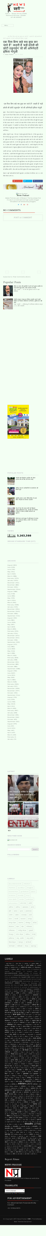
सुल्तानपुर (21, 1136)
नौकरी (20, 1054)
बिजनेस (29, 1071)
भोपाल (37, 1079)
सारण (25, 1134)
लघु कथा (24, 1106)
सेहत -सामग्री (11, 1138)
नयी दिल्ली (12, 946)
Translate (21, 1193)
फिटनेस (37, 1064)
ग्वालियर (11, 1028)
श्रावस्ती (33, 1119)
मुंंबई (20, 1092)
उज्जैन (11, 915)
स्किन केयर (20, 1144)
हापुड (32, 1150)
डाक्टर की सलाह (26, 1040)
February (10, 578)
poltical (16, 987)
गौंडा (19, 1026)
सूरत (27, 1136)
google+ (18, 181)
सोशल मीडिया (33, 1142)
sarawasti (8, 989)
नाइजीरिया (15, 1052)
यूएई (12, 1098)
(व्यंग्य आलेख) (30, 965)
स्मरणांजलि (38, 1144)
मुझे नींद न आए (37, 1090)
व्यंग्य (10, 1117)
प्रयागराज (36, 1062)
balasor (18, 971)
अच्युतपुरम (29, 989)
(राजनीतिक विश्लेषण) (10, 965)
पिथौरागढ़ (37, 1058)
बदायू (8, 1070)
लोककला (13, 1112)
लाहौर (25, 1110)
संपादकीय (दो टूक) (25, 1126)
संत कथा (25, 1121)
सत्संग (15, 1124)
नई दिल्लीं (29, 1048)
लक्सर (28, 1104)
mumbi (21, 895)
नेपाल (38, 1052)
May (8, 571)
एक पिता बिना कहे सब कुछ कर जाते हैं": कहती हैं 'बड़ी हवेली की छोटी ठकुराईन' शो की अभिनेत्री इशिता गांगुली (22, 37)
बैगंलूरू (12, 1077)
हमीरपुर (33, 1148)
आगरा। (27, 997)
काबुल (29, 1010)
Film (6, 977)
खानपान (22, 1022)
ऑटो (30, 915)
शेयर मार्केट (25, 1119)
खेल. (40, 1022)
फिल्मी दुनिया (35, 1066)
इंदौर (10, 911)
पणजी (6, 1056)
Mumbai (12, 887)
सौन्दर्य (13, 1144)
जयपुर (8, 1036)
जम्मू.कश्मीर (30, 938)
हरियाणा (9, 1150)
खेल (23, 926)
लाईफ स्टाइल (18, 1110)
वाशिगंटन (26, 1112)
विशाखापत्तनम (26, 1116)
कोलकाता (7, 1020)
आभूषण (21, 999)
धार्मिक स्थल (14, 1048)
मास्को (21, 1088)
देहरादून (21, 942)
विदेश (8, 1116)
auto (29, 969)
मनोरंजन (22, 1083)
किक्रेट (23, 1016)
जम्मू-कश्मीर (30, 1034)
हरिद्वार (39, 1148)
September (11, 589)
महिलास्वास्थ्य (14, 1088)
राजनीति (12, 1100)
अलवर (37, 993)
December (11, 583)
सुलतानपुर (13, 1136)
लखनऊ (35, 1104)
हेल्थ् (26, 1152)
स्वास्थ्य (8, 1146)
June (9, 569)
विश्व (33, 1116)
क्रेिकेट (27, 1020)
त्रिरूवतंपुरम (13, 1044)
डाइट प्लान (15, 1040)
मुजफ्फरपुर (28, 1090)
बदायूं (13, 1070)
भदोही (24, 1079)
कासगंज (21, 922)
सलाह (11, 1132)
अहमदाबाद (25, 907)
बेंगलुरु (20, 1075)
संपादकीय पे (29, 1128)
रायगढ (6, 1102)
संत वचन (39, 1121)
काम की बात (8, 1012)
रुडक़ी (40, 1102)
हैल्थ (14, 1154)
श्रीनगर (39, 1119)
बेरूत (38, 1075)
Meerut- (24, 983)
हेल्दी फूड (39, 1152)
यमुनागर (14, 1096)
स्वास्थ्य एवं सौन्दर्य (17, 1146)
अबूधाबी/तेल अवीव (9, 993)
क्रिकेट (21, 1020)
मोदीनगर (7, 1096)
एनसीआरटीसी (26, 1005)
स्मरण (32, 1144)
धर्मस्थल (7, 1048)
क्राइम (15, 1020)
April (9, 574)
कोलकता (11, 926)
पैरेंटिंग (29, 1062)
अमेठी (30, 903)
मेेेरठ (27, 1094)
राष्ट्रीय (33, 1102)
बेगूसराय (32, 1075)
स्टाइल (27, 1144)
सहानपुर (37, 1132)
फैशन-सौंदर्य (33, 1068)
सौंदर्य (8, 1144)
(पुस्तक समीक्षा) (35, 963)
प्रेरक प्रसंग (8, 1064)
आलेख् (39, 999)
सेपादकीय (33, 1136)
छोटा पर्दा (14, 1032)
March (9, 576)
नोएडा (26, 946)
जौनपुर (37, 1036)
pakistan (29, 899)
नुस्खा (32, 1052)
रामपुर (37, 1100)
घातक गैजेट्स (36, 1028)
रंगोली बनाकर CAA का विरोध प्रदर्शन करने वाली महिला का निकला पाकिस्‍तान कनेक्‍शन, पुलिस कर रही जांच (28, 300)
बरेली (26, 1070)
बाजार (10, 1071)
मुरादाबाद (26, 1092)
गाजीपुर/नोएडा (22, 930)
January (10, 580)
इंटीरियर (24, 1001)
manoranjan (27, 981)
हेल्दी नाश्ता (31, 1152)
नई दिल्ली (28, 942)
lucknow (12, 895)
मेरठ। (15, 1094)
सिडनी (37, 1134)
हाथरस (21, 1150)
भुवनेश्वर (30, 1079)
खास (17, 926)
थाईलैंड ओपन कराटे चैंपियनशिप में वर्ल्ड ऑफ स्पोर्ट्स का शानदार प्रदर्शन (26, 498)
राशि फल (19, 1102)
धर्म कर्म (28, 1046)
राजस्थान (30, 1100)
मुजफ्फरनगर (8, 1090)
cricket (26, 973)
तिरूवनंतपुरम (12, 942)
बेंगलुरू (25, 1075)
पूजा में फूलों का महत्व (26, 1060)
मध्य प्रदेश (19, 1081)
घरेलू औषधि (19, 1028)
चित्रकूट (19, 1030)
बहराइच (33, 1070)
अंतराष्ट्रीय (36, 989)
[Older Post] (39, 272)
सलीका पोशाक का (20, 1132)
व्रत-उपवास (33, 1117)
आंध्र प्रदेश (14, 999)
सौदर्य (40, 1142)
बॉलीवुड (29, 1077)
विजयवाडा (39, 1114)
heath (7, 979)
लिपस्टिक (31, 1110)
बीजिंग (18, 1073)
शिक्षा (14, 1119)
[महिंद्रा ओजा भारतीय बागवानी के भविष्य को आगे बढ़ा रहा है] (23, 790)
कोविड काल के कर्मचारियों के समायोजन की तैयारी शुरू (27, 488)
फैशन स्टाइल (24, 1068)
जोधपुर (26, 1036)
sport (22, 989)
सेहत (39, 1136)
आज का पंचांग (35, 997)
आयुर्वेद (27, 999)
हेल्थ (12, 1152)
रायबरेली (12, 1102)
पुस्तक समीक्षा (14, 1060)
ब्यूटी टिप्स (8, 1079)
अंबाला (37, 991)
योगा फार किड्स (29, 1098)
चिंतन (13, 1030)
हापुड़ (37, 1150)
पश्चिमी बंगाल (8, 1058)
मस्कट (32, 1086)
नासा (27, 1052)
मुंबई (14, 1092)
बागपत (39, 1070)
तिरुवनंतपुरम (17, 1042)
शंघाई (40, 1117)
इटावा (21, 911)
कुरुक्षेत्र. (37, 1016)
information (15, 979)
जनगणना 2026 (28, 1032)
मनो (8, 1084)
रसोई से (37, 1098)
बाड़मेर (17, 1071)
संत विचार (9, 1124)
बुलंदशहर (26, 1073)
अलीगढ (11, 907)
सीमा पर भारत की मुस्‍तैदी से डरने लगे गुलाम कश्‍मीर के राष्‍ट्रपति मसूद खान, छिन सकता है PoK (28, 286)
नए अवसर (36, 1048)
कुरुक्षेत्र (30, 1016)
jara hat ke (32, 979)
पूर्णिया (35, 1060)
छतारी (31, 1030)
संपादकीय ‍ (35, 1126)
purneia (24, 987)
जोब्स (32, 1036)
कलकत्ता (23, 919)
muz (28, 895)
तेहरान (6, 1044)
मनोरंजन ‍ (35, 1084)
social (15, 989)
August (10, 565)
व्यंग (6, 1117)
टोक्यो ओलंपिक (37, 1038)
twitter (28, 181)
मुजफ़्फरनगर (19, 1090)
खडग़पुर (9, 1022)
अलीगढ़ (18, 907)
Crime (35, 973)
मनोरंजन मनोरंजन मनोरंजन (11, 1086)
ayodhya (21, 887)
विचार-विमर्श (31, 1114)
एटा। (19, 1005)
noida (21, 899)
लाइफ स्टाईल (35, 1108)
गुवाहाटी (31, 930)
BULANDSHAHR (15, 884)
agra (23, 969)
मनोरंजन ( (24, 1086)
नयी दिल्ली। (36, 1050)
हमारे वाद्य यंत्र (25, 1148)
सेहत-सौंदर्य (13, 1142)
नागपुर (22, 1052)
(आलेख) (26, 963)
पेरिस (12, 1062)
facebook (38, 181)
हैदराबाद (8, 1154)
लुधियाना (37, 1110)
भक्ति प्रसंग (17, 1079)
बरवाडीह (19, 1070)
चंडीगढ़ (28, 934)
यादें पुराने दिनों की (30, 1096)
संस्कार (30, 1132)
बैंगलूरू (17, 1077)
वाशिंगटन (33, 1112)
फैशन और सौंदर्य (15, 1068)
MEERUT (27, 884)
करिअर (18, 1009)
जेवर (21, 1036)
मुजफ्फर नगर (34, 1088)
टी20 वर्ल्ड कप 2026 (21, 1038)
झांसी (12, 1038)
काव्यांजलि (9, 1016)
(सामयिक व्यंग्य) (14, 967)
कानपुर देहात (12, 922)
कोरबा (34, 922)
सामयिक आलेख (17, 1134)
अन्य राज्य (23, 903)
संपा (21, 1124)
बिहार (6, 1073)
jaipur (33, 891)
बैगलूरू (6, 1077)
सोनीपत (21, 1142)
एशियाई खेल (35, 1005)
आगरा (32, 907)
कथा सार (37, 1006)
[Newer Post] (7, 272)
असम (20, 995)
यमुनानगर (21, 1096)
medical (36, 981)
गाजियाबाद (29, 926)
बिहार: (12, 1073)
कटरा (10, 919)
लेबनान (6, 1112)
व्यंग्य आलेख (19, 1117)
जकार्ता (20, 1032)
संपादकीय (29, 1123)
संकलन (18, 1121)
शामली (8, 1119)
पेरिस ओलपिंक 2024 (20, 1062)
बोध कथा (37, 1077)
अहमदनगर (27, 995)
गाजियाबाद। (12, 930)
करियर (24, 1009)
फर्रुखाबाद (23, 1064)
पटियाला (37, 1054)
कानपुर (30, 919)
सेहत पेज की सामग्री (20, 1140)
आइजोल (7, 997)
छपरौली (7, 1032)
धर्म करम (22, 1046)
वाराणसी (19, 1112)
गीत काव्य (36, 1024)
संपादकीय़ (7, 1126)
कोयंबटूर (28, 922)
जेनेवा (15, 1036)
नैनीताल (6, 1054)
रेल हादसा (14, 1104)
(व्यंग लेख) (20, 965)
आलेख (33, 999)
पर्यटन (27, 1056)
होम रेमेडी (27, 1154)
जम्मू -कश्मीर (20, 938)
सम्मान (25, 1130)
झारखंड (6, 1038)
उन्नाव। (37, 1003)
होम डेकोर (20, 1154)
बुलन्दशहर (7, 1075)
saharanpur (13, 903)
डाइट (8, 1040)
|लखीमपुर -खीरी (15, 969)
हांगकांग (15, 1150)
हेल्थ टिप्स (19, 1152)
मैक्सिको (32, 1094)
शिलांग (19, 1119)
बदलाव (39, 1068)
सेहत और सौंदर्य (22, 1138)
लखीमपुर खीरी (15, 1106)
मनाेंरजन (39, 1081)
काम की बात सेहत (19, 1012)
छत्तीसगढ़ (11, 938)
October (10, 587)
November (11, 585)
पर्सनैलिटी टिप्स (35, 1056)
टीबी (29, 1038)
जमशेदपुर (37, 1032)
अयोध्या (30, 993)
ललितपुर (15, 1108)
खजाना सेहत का (36, 1020)
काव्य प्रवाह (35, 1012)
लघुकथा (32, 1106)
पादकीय (22, 1058)
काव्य (28, 1012)
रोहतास (22, 1104)
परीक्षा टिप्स (13, 1056)
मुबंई (8, 1092)
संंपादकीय (15, 1126)
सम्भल (20, 1130)
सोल (27, 1142)
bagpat (30, 887)
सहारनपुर (33, 946)
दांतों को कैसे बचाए (23, 1044)
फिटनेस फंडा (8, 1066)
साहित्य (31, 1134)
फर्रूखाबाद (30, 1064)
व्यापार (26, 1117)
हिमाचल (6, 1152)
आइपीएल (14, 997)
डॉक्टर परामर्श (8, 1042)
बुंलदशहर (35, 1073)
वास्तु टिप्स (14, 1114)
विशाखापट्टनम (17, 1116)
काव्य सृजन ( (29, 1014)
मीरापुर (27, 1088)
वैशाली (37, 1116)
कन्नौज (6, 1009)
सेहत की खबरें (33, 1138)
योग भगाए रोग (19, 1098)
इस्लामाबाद (29, 911)
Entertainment (20, 975)
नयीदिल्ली (19, 946)
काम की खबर (36, 1010)
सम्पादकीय (14, 1130)
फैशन (6, 1068)
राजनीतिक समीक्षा (22, 1100)
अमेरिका (24, 993)
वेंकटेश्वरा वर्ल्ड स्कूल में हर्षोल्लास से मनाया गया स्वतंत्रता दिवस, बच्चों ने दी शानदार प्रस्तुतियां (27, 519)
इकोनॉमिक (9, 1001)
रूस (8, 1104)
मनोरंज (13, 1084)
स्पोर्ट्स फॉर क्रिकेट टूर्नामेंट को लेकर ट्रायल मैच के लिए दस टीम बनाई (25, 478)
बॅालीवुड (14, 1075)
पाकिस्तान (16, 1058)
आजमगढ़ (7, 999)
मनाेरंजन (28, 1081)
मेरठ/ (22, 1094)
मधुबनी (6, 1081)
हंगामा (35, 1146)
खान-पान (16, 1022)
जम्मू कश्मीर (22, 1034)
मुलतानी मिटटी (35, 1092)
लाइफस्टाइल (8, 1110)
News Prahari (9, 54)
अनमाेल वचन (8, 991)
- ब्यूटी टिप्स (8, 963)
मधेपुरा (12, 1081)
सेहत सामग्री (31, 1140)
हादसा (27, 1150)
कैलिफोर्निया (12, 1018)
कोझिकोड (20, 1018)
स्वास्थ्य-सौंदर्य (28, 1146)
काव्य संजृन (7, 1014)
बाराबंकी (23, 1071)
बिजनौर (36, 1071)
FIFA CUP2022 (34, 975)
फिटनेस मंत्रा (18, 1066)
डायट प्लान (36, 1040)
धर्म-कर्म (35, 1046)
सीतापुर (6, 1136)
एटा (13, 1005)
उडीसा (17, 915)
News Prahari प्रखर (24, 1219)
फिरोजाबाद (26, 1066)
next (10, 830)
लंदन (8, 1108)
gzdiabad (24, 891)
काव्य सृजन (17, 1014)
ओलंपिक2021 (23, 1006)
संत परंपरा (31, 1121)
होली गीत (33, 1154)
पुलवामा (6, 1060)
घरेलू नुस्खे (27, 1028)
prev (8, 830)
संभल (8, 1130)
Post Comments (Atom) (21, 277)
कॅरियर (6, 1018)
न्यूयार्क (25, 1054)
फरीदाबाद (16, 1064)
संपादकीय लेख (9, 1128)
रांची (6, 1100)
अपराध (31, 991)
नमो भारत (7, 1050)
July (8, 567)
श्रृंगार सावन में (10, 1121)
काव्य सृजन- (38, 1014)
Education (8, 975)
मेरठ (6, 1094)
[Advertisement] (23, 327)
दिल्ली (31, 1044)
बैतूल (23, 1077)
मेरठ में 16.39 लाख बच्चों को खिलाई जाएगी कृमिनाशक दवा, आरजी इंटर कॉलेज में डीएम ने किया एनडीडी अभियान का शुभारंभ (27, 510)
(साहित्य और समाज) (26, 967)
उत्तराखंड (24, 915)
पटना (30, 1054)
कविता (37, 1009)
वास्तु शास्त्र (23, 1114)
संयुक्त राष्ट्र (33, 1130)
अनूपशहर (16, 991)
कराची (16, 919)
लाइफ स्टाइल (24, 1108)
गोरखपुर (11, 934)
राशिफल (26, 1102)
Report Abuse (12, 1159)
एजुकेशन (7, 1005)
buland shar (13, 891)
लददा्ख (39, 1106)
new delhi (13, 899)
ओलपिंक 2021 (14, 1006)
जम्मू (6, 1034)
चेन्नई (33, 934)
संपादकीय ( (19, 1128)
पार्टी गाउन (29, 1058)
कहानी (6, 1010)
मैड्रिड (37, 1094)
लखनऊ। (7, 1106)
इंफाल (16, 911)
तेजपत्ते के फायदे (35, 1042)
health (24, 977)
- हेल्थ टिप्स (18, 963)
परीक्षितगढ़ (21, 1056)
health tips (35, 977)
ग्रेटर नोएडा (19, 934)
